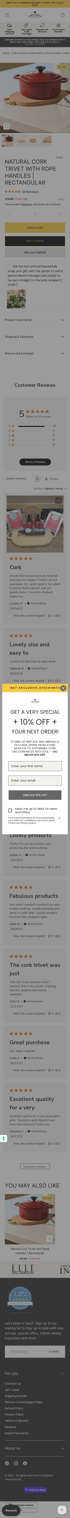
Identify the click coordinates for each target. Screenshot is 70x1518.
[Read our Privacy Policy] (59, 818)
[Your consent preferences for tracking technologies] (3, 1138)
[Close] (63, 688)
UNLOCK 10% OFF (35, 795)
